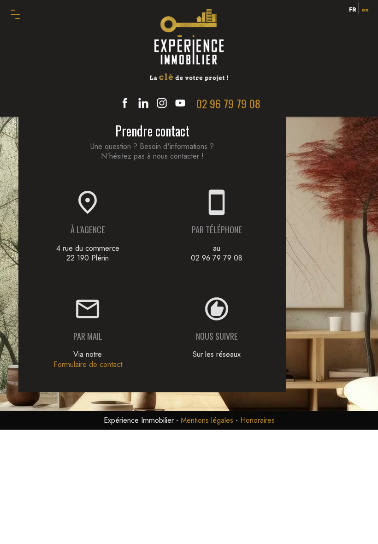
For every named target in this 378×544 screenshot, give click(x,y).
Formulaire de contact (87, 364)
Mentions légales (207, 420)
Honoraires (257, 420)
